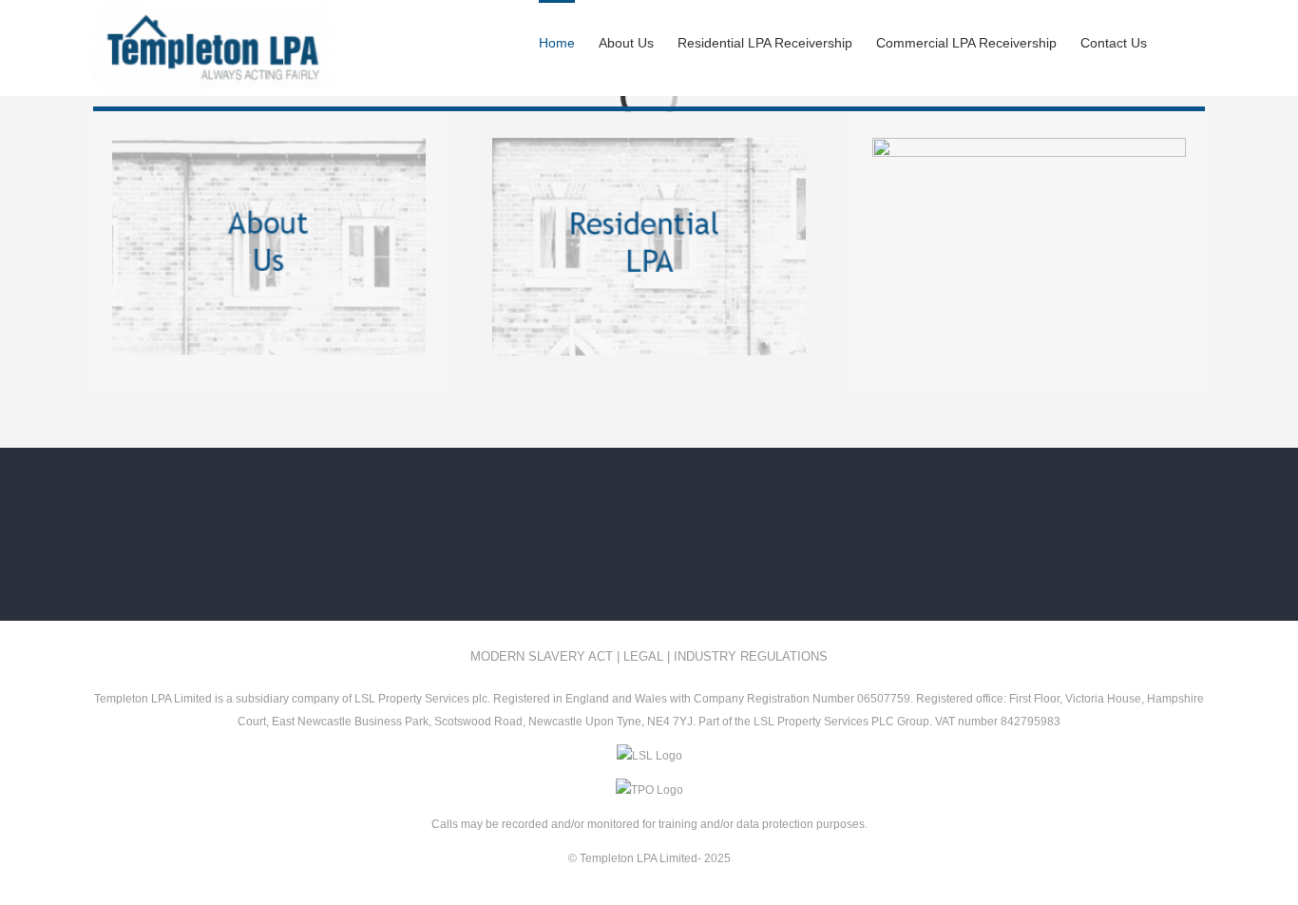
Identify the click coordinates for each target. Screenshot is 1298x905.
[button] (1176, 41)
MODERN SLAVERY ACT (541, 656)
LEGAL (643, 656)
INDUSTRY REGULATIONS (751, 656)
